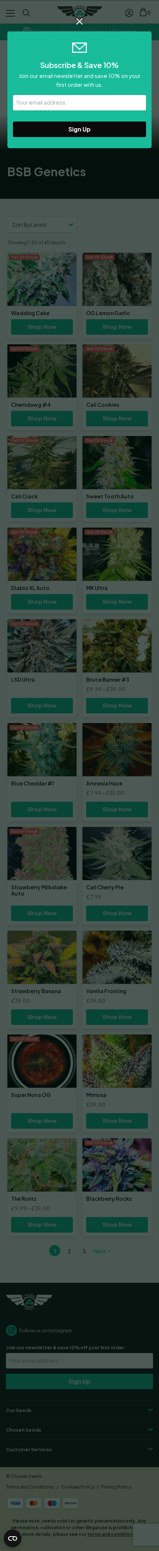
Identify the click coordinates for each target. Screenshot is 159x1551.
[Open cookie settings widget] (12, 1538)
